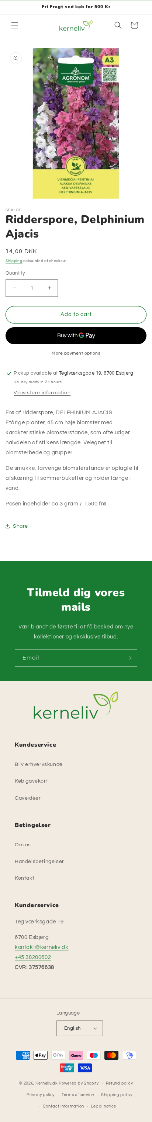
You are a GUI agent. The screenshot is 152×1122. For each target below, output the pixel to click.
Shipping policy (116, 1095)
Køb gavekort (31, 781)
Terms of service (78, 1095)
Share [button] (20, 526)
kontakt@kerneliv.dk (41, 947)
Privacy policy (41, 1095)
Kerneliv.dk (46, 1083)
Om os (23, 844)
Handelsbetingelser (39, 861)
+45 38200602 (33, 957)
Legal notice (103, 1106)
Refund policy (119, 1083)
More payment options (76, 353)
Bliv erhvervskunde (39, 764)
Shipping (14, 261)
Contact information (63, 1106)
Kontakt (24, 878)
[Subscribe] (129, 658)
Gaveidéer (28, 798)
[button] (15, 25)
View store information (42, 392)
